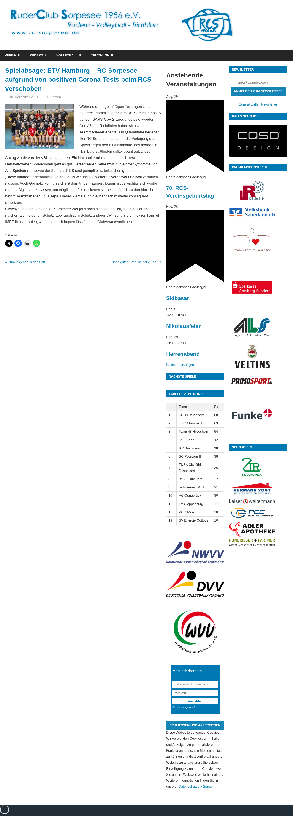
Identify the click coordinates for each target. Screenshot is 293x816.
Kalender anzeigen (180, 365)
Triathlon (100, 55)
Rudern (36, 55)
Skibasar (177, 298)
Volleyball (67, 55)
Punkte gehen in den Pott (26, 262)
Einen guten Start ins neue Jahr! (134, 262)
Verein (10, 55)
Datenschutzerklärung (195, 786)
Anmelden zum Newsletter (258, 91)
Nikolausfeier (183, 326)
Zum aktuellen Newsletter (258, 104)
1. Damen (54, 97)
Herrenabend (183, 354)
